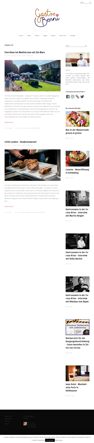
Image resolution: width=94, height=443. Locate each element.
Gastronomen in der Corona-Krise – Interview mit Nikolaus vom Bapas (77, 298)
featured (23, 128)
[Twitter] (82, 96)
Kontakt (72, 35)
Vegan (45, 35)
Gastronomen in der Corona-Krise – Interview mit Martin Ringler (77, 212)
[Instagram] (72, 96)
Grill (23, 212)
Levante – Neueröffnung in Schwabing (77, 171)
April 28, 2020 (69, 306)
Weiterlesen (9, 122)
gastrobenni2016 (16, 55)
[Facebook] (68, 96)
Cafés (29, 35)
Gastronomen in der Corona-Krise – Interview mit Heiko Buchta (77, 255)
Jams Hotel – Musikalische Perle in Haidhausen (76, 387)
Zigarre (43, 212)
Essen (21, 35)
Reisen (53, 35)
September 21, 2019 (70, 395)
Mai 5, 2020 (68, 263)
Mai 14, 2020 (68, 220)
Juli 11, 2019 (7, 55)
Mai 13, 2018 (7, 145)
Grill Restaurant (28, 212)
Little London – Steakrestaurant (21, 142)
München (39, 128)
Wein (41, 212)
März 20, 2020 (69, 352)
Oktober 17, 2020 (69, 177)
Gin (26, 128)
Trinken (36, 35)
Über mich (62, 35)
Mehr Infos (59, 440)
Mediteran (34, 128)
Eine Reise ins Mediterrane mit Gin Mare (25, 52)
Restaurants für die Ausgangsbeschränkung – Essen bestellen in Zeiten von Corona (77, 342)
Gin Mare (29, 128)
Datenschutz (8, 419)
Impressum (8, 416)
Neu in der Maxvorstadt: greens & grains (77, 131)
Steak (38, 212)
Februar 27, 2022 (69, 138)
